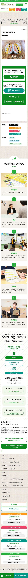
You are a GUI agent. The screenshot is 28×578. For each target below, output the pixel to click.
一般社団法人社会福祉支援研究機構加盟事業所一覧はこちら (14, 439)
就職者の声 (6, 499)
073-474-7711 (14, 557)
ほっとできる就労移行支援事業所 (11, 462)
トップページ (6, 455)
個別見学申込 (16, 90)
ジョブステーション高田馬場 (14, 514)
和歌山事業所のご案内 (13, 562)
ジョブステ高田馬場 (15, 128)
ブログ (4, 472)
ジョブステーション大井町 (14, 527)
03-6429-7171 (15, 402)
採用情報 (5, 489)
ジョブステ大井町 (14, 131)
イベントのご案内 (14, 140)
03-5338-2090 (15, 391)
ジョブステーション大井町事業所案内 (12, 482)
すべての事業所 (14, 125)
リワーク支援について (8, 458)
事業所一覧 (6, 475)
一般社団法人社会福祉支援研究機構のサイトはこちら (14, 446)
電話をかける (20, 4)
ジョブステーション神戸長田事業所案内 (13, 485)
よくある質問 (6, 496)
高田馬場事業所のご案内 (14, 522)
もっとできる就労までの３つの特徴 (12, 465)
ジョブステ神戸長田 (15, 134)
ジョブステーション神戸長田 (14, 540)
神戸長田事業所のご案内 (14, 549)
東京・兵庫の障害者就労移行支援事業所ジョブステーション (14, 0)
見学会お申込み (14, 373)
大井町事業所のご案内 (13, 535)
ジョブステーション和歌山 (14, 553)
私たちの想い (6, 492)
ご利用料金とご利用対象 (9, 468)
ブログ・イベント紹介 (15, 143)
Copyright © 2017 (4, 569)
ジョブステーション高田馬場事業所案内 (13, 479)
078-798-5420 (15, 413)
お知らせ (12, 137)
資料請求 (15, 77)
